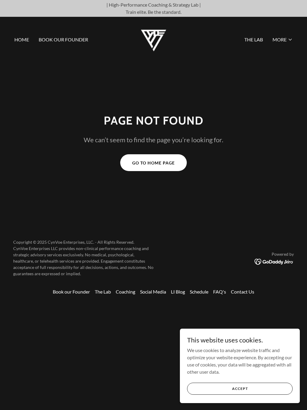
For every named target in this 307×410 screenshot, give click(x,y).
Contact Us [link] (242, 291)
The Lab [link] (253, 39)
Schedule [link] (199, 291)
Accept (240, 388)
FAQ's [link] (219, 291)
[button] (283, 39)
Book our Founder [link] (63, 39)
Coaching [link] (125, 291)
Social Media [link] (153, 291)
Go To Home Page (153, 162)
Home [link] (21, 39)
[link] (153, 39)
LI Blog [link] (178, 291)
